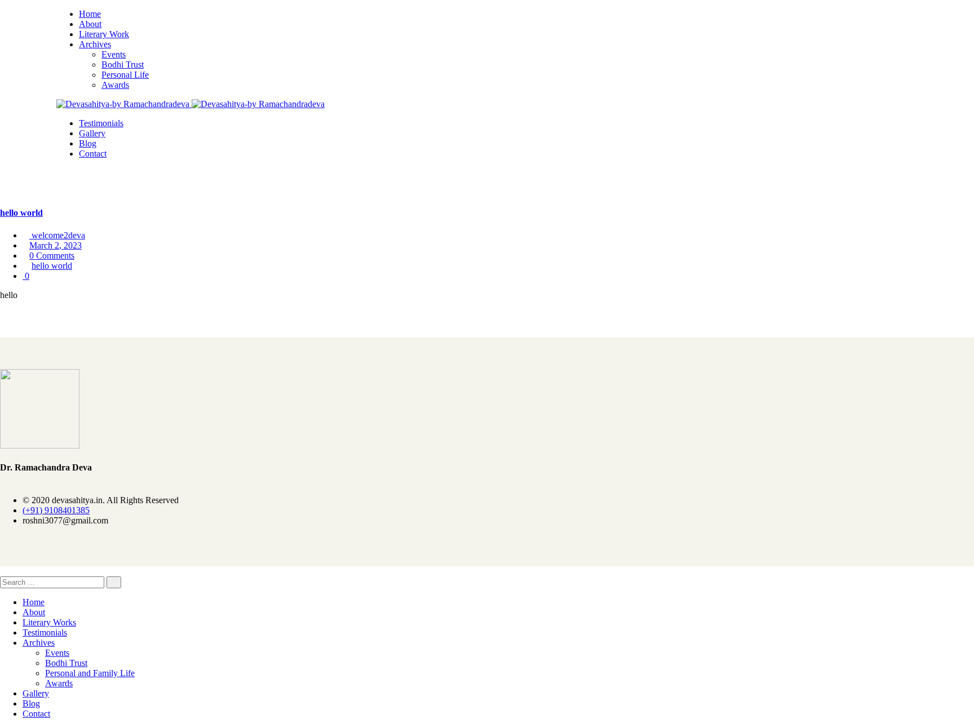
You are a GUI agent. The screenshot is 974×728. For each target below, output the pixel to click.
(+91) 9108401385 (56, 510)
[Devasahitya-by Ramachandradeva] (124, 104)
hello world (21, 212)
